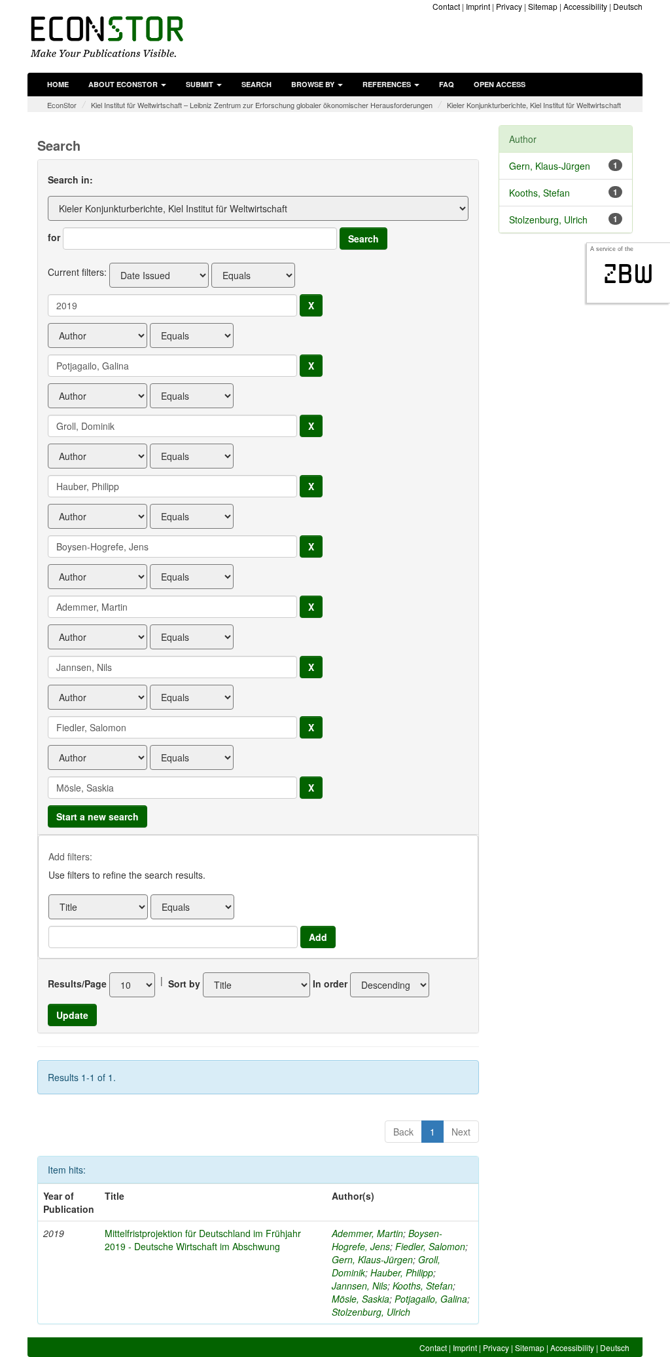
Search (256, 84)
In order (330, 983)
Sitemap (542, 6)
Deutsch (628, 6)
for (54, 237)
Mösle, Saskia (360, 1298)
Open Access (499, 84)
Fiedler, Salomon (430, 1246)
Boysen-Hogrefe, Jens (387, 1240)
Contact (446, 6)
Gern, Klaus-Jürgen (372, 1259)
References (387, 84)
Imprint (478, 6)
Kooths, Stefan (423, 1285)
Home (58, 84)
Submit (200, 84)
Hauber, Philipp (401, 1272)
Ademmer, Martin (367, 1233)
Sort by (184, 983)
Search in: (70, 179)
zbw (628, 274)
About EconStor (124, 84)
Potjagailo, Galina (431, 1298)
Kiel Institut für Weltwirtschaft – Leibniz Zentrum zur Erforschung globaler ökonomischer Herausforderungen (261, 105)
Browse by (313, 84)
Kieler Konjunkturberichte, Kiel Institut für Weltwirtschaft (534, 105)
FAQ (446, 84)
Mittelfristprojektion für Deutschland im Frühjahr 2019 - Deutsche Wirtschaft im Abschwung (203, 1240)
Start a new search (97, 816)
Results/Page (77, 983)
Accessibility (585, 6)
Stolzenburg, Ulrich (371, 1311)
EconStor (62, 105)
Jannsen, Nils (359, 1285)
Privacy (509, 6)
